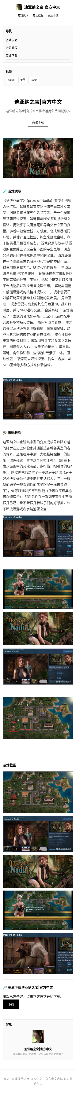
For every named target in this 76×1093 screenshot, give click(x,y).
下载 (11, 1004)
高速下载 (53, 15)
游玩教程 (38, 15)
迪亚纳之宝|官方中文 (42, 7)
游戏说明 (23, 15)
